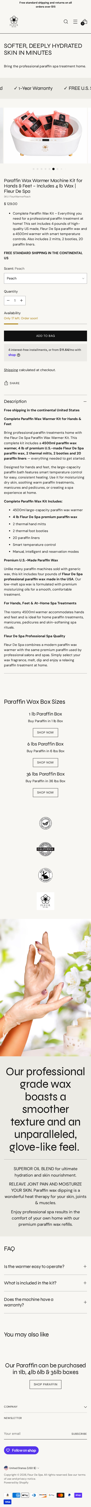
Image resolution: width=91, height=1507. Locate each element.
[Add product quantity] (21, 300)
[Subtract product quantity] (8, 300)
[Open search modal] (65, 21)
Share (15, 383)
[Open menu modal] (75, 21)
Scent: (14, 268)
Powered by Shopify (16, 1482)
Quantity (11, 291)
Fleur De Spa (35, 1475)
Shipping (11, 370)
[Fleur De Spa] (14, 22)
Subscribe (79, 1434)
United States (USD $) (22, 1468)
